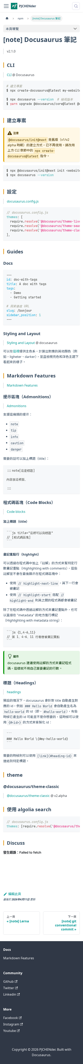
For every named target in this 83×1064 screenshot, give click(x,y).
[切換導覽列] (6, 6)
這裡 (16, 351)
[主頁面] (7, 18)
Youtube (9, 1030)
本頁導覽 (12, 29)
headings (14, 692)
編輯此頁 (14, 894)
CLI (9, 75)
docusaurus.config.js (23, 201)
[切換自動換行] (67, 85)
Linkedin (9, 994)
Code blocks (16, 511)
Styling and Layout (21, 343)
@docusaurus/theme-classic (28, 795)
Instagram (11, 1024)
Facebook (10, 1018)
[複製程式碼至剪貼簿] (75, 85)
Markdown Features (22, 385)
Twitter (8, 988)
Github (8, 981)
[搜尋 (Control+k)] (76, 6)
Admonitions (16, 406)
